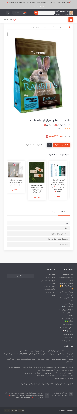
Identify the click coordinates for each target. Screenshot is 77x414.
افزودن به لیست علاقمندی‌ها (34, 145)
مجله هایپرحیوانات (67, 324)
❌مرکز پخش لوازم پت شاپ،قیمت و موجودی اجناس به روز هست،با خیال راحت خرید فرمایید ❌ (39, 2)
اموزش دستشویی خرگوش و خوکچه (49, 287)
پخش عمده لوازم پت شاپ (48, 293)
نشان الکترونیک (20, 276)
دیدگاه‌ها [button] (53, 212)
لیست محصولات (68, 274)
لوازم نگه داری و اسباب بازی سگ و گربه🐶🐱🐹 (66, 286)
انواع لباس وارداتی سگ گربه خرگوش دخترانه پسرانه (65, 313)
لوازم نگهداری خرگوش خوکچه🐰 (66, 293)
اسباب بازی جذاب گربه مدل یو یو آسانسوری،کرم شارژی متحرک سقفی (17, 182)
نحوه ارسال (51, 274)
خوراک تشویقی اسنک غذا (66, 299)
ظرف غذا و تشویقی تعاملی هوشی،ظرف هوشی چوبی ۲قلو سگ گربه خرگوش (38, 188)
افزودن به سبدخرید (61, 145)
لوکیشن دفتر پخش (38, 6)
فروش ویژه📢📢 (68, 331)
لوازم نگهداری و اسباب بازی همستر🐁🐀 (66, 305)
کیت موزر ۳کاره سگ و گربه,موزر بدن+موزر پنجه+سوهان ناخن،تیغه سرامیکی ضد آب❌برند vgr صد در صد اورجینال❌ (59, 186)
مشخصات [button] (64, 212)
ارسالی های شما (50, 277)
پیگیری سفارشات (68, 337)
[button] (19, 13)
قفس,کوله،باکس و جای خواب (66, 278)
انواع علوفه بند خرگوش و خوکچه (48, 282)
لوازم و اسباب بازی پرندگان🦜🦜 (67, 319)
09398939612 (8, 19)
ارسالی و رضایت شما (66, 328)
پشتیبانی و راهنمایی (66, 340)
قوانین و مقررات (68, 334)
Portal (60, 410)
